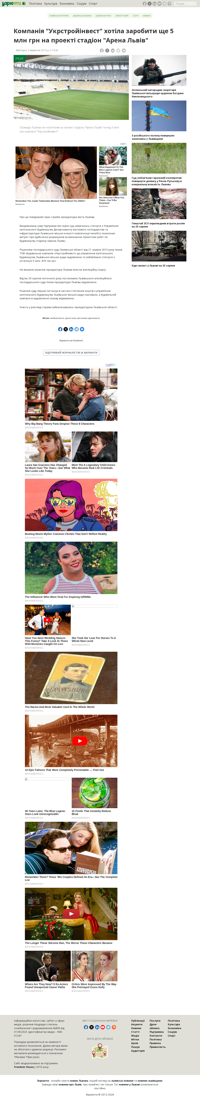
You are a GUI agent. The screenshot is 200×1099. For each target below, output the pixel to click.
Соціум (81, 3)
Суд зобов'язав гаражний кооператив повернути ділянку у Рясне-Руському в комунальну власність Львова (157, 181)
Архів (134, 1043)
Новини (146, 15)
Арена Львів (70, 318)
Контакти (156, 1035)
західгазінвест (57, 318)
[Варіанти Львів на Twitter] (150, 4)
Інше (19, 58)
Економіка (67, 3)
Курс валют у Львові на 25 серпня (153, 265)
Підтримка (157, 1031)
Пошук (135, 1047)
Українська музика (82, 15)
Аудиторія (138, 1050)
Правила (155, 1043)
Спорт (93, 3)
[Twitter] (107, 51)
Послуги (155, 1020)
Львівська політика (59, 15)
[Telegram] (118, 51)
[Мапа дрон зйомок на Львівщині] (100, 1051)
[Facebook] (102, 51)
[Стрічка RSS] (169, 4)
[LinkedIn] (113, 51)
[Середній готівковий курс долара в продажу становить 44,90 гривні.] (159, 246)
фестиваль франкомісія (88, 318)
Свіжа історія (122, 15)
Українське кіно (103, 15)
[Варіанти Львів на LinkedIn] (154, 4)
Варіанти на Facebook (71, 340)
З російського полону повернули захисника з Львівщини (153, 137)
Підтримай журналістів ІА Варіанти (71, 352)
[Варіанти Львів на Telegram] (164, 4)
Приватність (158, 1047)
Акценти (136, 1024)
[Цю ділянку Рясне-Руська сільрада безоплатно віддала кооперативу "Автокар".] (159, 158)
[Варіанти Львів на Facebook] (145, 4)
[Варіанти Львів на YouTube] (159, 4)
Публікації (138, 1020)
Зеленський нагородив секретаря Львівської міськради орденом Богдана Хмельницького (158, 93)
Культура (50, 3)
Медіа (135, 1035)
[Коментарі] (124, 51)
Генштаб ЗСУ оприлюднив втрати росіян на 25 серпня (158, 225)
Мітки (135, 1039)
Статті (135, 15)
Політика (35, 3)
